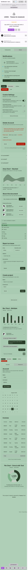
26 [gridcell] (3, 397)
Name (4, 279)
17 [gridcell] (5, 406)
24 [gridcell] (5, 409)
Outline (17, 86)
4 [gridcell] (7, 400)
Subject (4, 253)
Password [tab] (20, 364)
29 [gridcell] (10, 397)
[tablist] (14, 50)
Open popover (14, 299)
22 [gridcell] (17, 406)
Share (21, 1)
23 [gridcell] (3, 409)
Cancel (5, 144)
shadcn (14, 497)
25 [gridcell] (7, 409)
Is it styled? (4, 159)
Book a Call (11, 29)
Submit (22, 268)
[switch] (22, 62)
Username (5, 379)
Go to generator (14, 7)
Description (5, 259)
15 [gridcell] (17, 403)
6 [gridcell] (12, 400)
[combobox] (21, 206)
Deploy (22, 291)
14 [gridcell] (14, 403)
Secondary (10, 86)
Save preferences (14, 115)
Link (11, 89)
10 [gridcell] (5, 403)
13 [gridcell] (12, 403)
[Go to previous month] (3, 393)
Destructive (4, 89)
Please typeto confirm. (12, 134)
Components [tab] (8, 49)
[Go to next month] (25, 393)
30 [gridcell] (12, 397)
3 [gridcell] (5, 400)
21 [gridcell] (14, 406)
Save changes (7, 386)
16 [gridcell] (3, 406)
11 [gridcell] (7, 403)
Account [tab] (8, 364)
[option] (14, 225)
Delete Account (20, 144)
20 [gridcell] (12, 406)
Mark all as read (14, 80)
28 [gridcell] (7, 397)
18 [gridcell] (7, 406)
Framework (5, 284)
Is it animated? (4, 163)
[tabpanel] (14, 271)
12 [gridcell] (10, 403)
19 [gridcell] (10, 406)
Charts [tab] (20, 49)
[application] (14, 179)
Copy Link (22, 199)
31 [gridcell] (14, 397)
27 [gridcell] (5, 397)
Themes (21, 495)
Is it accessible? (5, 155)
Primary (4, 86)
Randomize (14, 564)
